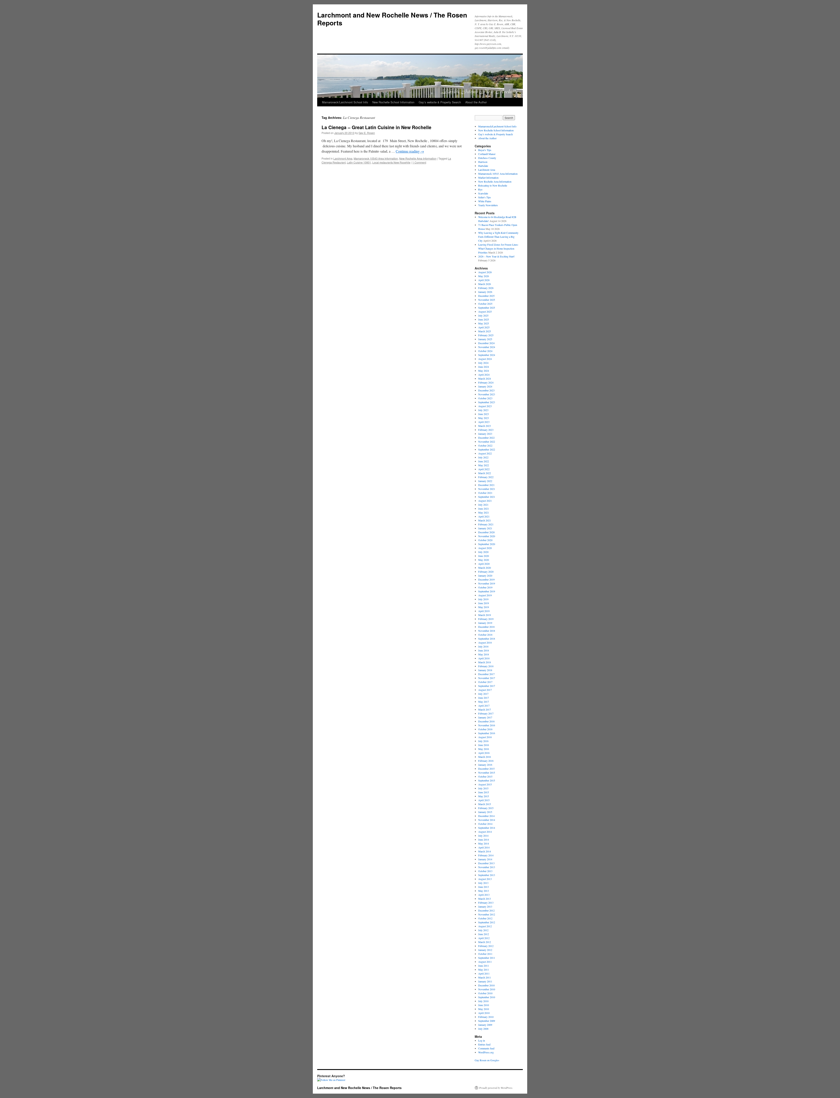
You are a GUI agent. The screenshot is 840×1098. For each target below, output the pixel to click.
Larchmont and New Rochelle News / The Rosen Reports (392, 18)
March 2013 (484, 898)
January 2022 (485, 481)
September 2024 (486, 355)
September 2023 (486, 402)
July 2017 (483, 693)
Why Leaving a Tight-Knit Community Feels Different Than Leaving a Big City (498, 236)
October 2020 (485, 540)
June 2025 (483, 319)
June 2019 (483, 603)
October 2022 (485, 445)
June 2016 (483, 745)
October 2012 (485, 918)
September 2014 (486, 827)
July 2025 (483, 315)
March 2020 (484, 567)
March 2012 (484, 942)
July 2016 (483, 741)
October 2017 (485, 682)
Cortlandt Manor (486, 154)
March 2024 (484, 378)
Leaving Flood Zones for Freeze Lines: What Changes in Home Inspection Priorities (498, 248)
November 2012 (486, 914)
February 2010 (486, 1017)
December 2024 (486, 343)
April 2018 (484, 658)
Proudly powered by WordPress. (496, 1087)
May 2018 (483, 654)
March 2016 (484, 756)
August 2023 (485, 406)
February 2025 (486, 335)
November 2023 (486, 394)
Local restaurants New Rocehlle (391, 162)
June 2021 (483, 508)
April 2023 (484, 422)
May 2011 (483, 969)
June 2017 (483, 697)
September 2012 (486, 922)
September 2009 (486, 1020)
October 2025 (485, 303)
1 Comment (419, 162)
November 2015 (486, 772)
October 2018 (485, 634)
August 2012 (485, 926)
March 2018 (484, 662)
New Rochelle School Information (393, 102)
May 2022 (483, 465)
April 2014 (484, 847)
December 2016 (486, 721)
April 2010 (484, 1013)
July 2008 (483, 1028)
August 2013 (485, 879)
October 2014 (485, 823)
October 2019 (485, 587)
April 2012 (484, 938)
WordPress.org (486, 1052)
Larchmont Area (342, 158)
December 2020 (486, 532)
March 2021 (484, 520)
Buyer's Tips (484, 150)
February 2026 (486, 288)
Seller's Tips (484, 197)
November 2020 (486, 536)
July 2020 (483, 552)
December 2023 (486, 390)
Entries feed (484, 1044)
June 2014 (483, 839)
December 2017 (486, 674)
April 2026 (484, 280)
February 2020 (486, 571)
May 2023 (483, 418)
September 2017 (486, 686)
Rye (480, 189)
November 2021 (486, 489)
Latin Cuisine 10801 (359, 162)
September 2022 (486, 449)
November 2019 (486, 583)
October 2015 (485, 776)
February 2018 (486, 666)
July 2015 (483, 788)
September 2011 (486, 957)
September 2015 (486, 780)
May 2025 (483, 323)
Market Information (488, 177)
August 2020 (485, 548)
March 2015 (484, 804)
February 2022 (486, 477)
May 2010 (483, 1009)
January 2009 (485, 1024)
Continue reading (410, 151)
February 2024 (486, 382)
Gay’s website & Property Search (440, 102)
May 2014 (483, 843)
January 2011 (485, 981)
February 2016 (486, 760)
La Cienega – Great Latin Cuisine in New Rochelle (376, 127)
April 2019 (484, 611)
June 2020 (483, 556)
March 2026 (484, 284)
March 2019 (484, 615)
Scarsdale (483, 193)
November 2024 (486, 347)
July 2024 (483, 362)
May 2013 (483, 890)
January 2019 (485, 623)
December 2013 (486, 863)
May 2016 (483, 749)
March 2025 (484, 331)
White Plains (484, 201)
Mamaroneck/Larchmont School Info (345, 102)
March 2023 (484, 426)
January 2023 (485, 433)
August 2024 (485, 359)
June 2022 (483, 461)
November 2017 (486, 678)
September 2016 (486, 733)
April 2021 (484, 516)
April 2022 (484, 469)
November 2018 (486, 630)
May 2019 (483, 607)
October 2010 (485, 993)
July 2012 (483, 930)
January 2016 (485, 764)
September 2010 (486, 997)
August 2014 (485, 831)
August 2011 (485, 961)
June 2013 (483, 887)
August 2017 (485, 690)
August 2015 (485, 784)
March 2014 (484, 851)
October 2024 (485, 351)
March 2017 (484, 709)
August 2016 (485, 737)
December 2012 (486, 910)
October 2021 (485, 492)
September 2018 (486, 638)
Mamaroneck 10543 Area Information (376, 158)
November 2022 (486, 441)
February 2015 (486, 808)
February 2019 (486, 619)
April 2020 (484, 563)
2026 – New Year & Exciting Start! (496, 256)
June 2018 (483, 650)
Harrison (482, 162)
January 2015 (485, 812)
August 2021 (485, 500)
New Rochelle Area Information (417, 158)
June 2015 (483, 792)
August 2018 (485, 642)
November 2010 (486, 989)
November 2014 (486, 820)
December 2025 (486, 295)
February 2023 (486, 429)
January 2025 (485, 339)
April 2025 (484, 327)
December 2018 (486, 626)
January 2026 (485, 292)
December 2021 (486, 485)
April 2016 (484, 753)
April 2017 (484, 705)
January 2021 (485, 528)
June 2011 (483, 965)
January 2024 (485, 386)
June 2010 (483, 1005)
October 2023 (485, 398)
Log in (481, 1040)
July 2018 (483, 646)
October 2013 (485, 871)
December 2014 (486, 816)
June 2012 (483, 934)
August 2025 (485, 311)
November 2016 (486, 725)
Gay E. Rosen (367, 133)
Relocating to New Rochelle (492, 185)
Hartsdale (483, 165)
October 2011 (485, 953)
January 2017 (485, 717)
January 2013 (485, 906)
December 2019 (486, 579)
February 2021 (486, 524)
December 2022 (486, 437)
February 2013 (486, 902)
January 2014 (485, 859)
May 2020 (483, 559)
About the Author (476, 102)
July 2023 (483, 410)
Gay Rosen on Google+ (487, 1060)
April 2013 (484, 894)
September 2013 (486, 875)
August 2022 (485, 453)
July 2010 (483, 1001)
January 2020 (485, 575)
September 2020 (486, 544)
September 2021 (486, 496)
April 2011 (484, 973)
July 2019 (483, 599)
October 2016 (485, 729)
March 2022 (484, 473)
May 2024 (483, 370)
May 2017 (483, 701)
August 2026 (485, 272)
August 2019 (485, 595)
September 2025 (486, 307)
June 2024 (483, 366)
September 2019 (486, 591)
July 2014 (483, 835)
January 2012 (485, 950)
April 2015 (484, 800)
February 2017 (486, 713)
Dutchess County (487, 158)
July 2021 (483, 504)
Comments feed (486, 1048)
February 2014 (486, 855)
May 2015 (483, 796)
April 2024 (484, 374)
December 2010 (486, 985)
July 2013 (483, 883)
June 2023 (483, 414)
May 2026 (483, 276)
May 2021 (483, 512)
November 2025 (486, 299)
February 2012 (486, 946)
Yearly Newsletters (488, 205)
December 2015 (486, 768)
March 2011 (484, 977)
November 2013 (486, 867)
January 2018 (485, 670)
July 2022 (483, 457)
